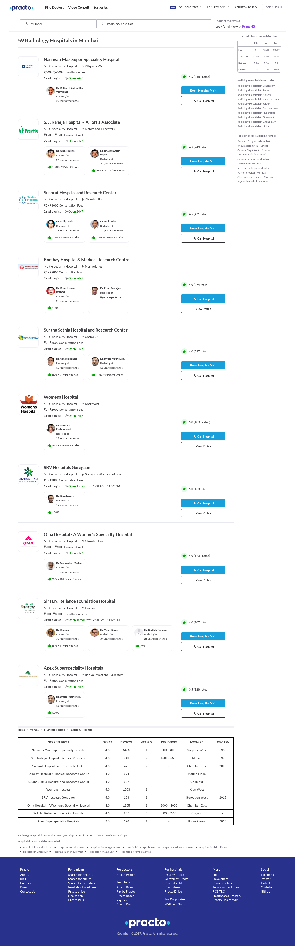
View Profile (203, 308)
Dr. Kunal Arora (65, 496)
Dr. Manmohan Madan (69, 563)
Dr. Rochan (62, 629)
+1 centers (108, 129)
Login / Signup (273, 7)
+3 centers (116, 675)
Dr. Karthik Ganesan (155, 629)
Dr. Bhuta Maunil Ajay (112, 358)
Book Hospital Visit (203, 90)
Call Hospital (205, 101)
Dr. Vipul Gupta (109, 629)
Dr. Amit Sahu (108, 221)
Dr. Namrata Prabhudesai (63, 427)
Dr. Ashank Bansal (66, 358)
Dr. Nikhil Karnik (65, 150)
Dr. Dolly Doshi (64, 221)
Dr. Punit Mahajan (110, 288)
